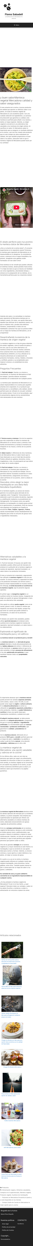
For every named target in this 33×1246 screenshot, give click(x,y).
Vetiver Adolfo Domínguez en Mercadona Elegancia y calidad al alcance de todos (10, 1015)
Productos (5, 1187)
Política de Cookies (8, 1230)
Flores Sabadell (14, 14)
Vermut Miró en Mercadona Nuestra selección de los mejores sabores (11, 987)
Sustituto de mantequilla (20, 1195)
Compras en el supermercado (9, 1192)
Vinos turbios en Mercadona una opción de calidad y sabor (10, 1094)
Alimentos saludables (23, 1190)
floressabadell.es (5, 1239)
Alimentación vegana (9, 1190)
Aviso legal (5, 1224)
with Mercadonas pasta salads (12, 1147)
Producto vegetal (5, 1195)
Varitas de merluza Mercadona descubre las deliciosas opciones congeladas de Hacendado (10, 961)
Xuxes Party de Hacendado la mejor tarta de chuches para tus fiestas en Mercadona (11, 1176)
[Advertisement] (16, 49)
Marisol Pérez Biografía (7, 1214)
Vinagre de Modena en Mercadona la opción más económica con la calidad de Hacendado (11, 1042)
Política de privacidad (8, 1227)
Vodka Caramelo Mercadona (12, 1120)
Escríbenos (21, 1223)
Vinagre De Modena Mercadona (12, 1067)
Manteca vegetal (25, 1192)
